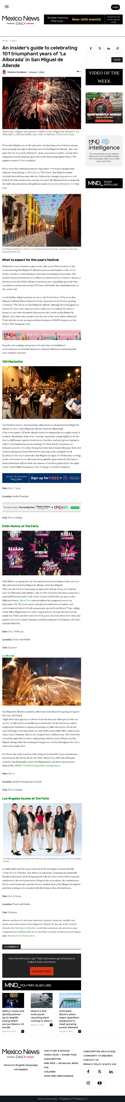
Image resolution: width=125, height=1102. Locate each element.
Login (115, 7)
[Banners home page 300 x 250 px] (104, 126)
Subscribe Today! (41, 971)
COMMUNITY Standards (98, 1055)
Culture (13, 40)
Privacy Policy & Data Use (99, 1064)
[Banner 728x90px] (41, 335)
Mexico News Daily (47, 1098)
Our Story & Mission (56, 1050)
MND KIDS (50, 1063)
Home (5, 40)
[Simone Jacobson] (4, 72)
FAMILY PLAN (51, 1054)
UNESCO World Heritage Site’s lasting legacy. (37, 765)
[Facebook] (90, 48)
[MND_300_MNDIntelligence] (104, 168)
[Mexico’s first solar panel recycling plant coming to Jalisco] (42, 1000)
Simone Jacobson (17, 72)
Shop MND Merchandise (58, 1076)
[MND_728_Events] (83, 26)
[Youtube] (99, 1083)
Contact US (91, 1060)
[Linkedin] (108, 48)
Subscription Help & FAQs (99, 1051)
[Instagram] (117, 48)
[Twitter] (99, 48)
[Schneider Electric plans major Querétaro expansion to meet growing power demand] (70, 1000)
